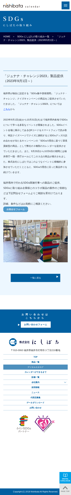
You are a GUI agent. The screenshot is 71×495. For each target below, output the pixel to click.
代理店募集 (35, 397)
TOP (35, 357)
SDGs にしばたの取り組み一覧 (33, 36)
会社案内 (35, 382)
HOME (6, 36)
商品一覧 (35, 362)
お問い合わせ (35, 408)
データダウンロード (35, 402)
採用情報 (35, 387)
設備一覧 (35, 377)
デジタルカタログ (35, 367)
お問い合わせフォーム (35, 324)
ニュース (35, 392)
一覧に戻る (35, 278)
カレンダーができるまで (35, 372)
